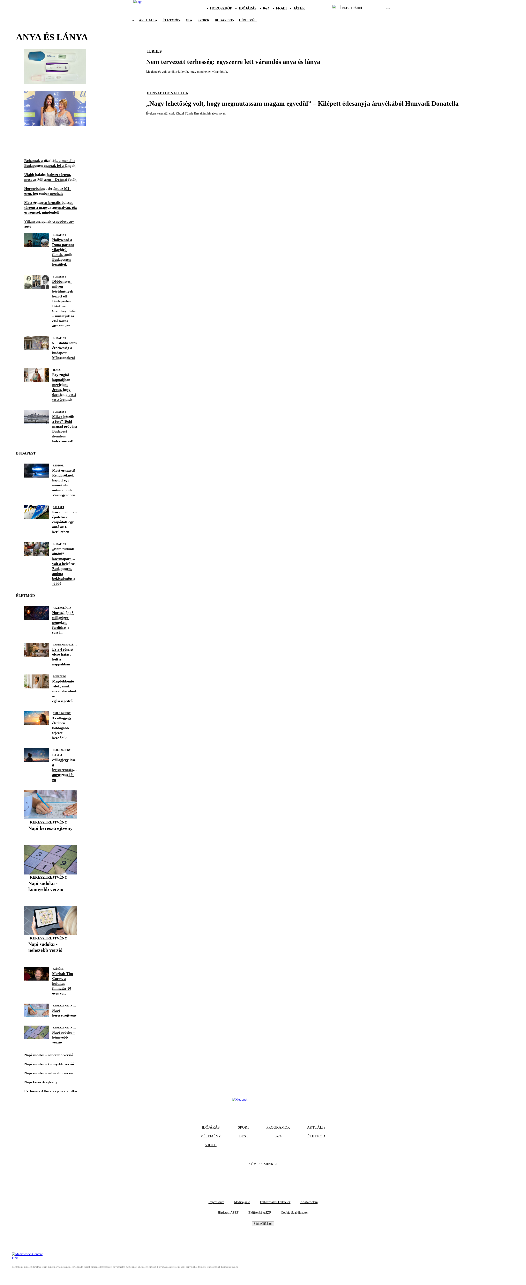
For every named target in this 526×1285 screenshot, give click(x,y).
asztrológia (62, 607)
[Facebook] (252, 1176)
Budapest (59, 235)
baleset (58, 507)
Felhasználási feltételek (275, 1202)
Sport (203, 20)
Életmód (171, 20)
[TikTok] (263, 1176)
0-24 (266, 8)
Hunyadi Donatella (167, 93)
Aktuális (147, 20)
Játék (299, 8)
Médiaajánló (242, 1202)
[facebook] (374, 8)
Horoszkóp (221, 8)
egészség (59, 676)
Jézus (57, 370)
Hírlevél (248, 20)
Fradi (281, 8)
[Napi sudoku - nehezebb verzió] (50, 956)
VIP (188, 20)
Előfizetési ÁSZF (259, 1212)
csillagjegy (62, 713)
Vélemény (211, 1136)
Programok (278, 1127)
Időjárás (247, 8)
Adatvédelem (309, 1202)
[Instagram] (274, 1176)
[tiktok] (376, 8)
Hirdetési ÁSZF (228, 1212)
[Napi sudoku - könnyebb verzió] (50, 895)
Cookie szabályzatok (294, 1212)
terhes (154, 51)
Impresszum (216, 1202)
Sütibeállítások (263, 1223)
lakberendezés (64, 644)
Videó (211, 1145)
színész (58, 968)
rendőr (58, 465)
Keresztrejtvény (48, 822)
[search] (388, 8)
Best (243, 1136)
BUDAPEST (224, 20)
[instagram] (378, 8)
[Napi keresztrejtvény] (50, 834)
